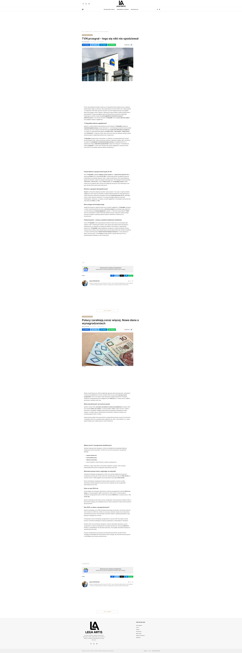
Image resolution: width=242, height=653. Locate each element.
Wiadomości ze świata (123, 9)
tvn (83, 262)
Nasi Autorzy (138, 631)
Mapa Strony (138, 633)
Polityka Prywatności (140, 635)
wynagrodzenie (86, 563)
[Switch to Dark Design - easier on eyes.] (157, 9)
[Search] (159, 9)
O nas (149, 650)
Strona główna (139, 625)
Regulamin (138, 637)
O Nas (137, 627)
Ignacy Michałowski (85, 41)
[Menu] (83, 9)
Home (83, 31)
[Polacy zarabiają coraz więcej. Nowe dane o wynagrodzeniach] (107, 349)
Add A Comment (107, 310)
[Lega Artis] (121, 4)
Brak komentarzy (101, 41)
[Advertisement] (121, 20)
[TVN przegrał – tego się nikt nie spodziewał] (107, 64)
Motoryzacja (134, 9)
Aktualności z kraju (109, 9)
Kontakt (137, 629)
